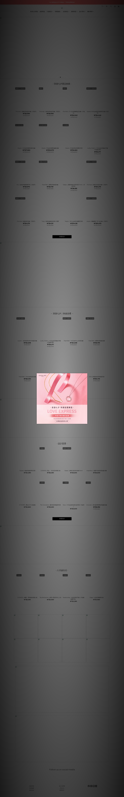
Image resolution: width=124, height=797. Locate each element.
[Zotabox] (86, 422)
